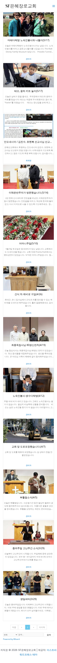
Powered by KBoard (11, 639)
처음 (14, 627)
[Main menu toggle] (53, 6)
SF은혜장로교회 (20, 6)
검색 (49, 634)
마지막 (42, 627)
